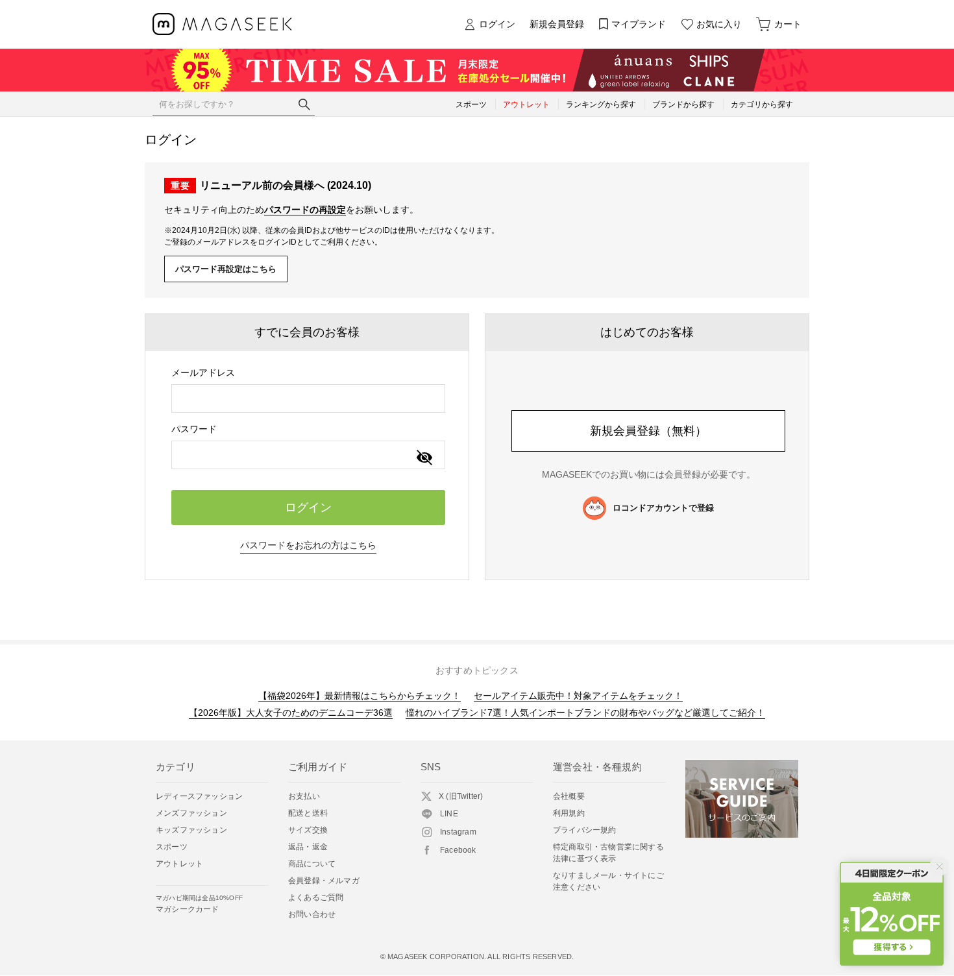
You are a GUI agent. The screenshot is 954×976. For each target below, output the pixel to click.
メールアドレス (203, 372)
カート (787, 24)
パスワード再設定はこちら (225, 269)
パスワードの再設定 (305, 209)
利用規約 (569, 813)
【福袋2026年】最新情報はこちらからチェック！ (359, 695)
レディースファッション (199, 796)
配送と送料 (308, 813)
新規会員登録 (557, 24)
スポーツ (172, 846)
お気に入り (719, 24)
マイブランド (638, 24)
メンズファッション (191, 813)
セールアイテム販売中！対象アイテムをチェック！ (578, 695)
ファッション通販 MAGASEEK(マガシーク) (222, 24)
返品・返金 (308, 846)
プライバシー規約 (585, 830)
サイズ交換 (308, 830)
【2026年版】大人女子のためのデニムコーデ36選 (291, 712)
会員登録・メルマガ (324, 880)
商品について (312, 863)
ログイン (497, 24)
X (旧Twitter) (461, 796)
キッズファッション (191, 830)
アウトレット (179, 863)
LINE (449, 813)
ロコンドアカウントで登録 (663, 508)
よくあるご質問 (315, 897)
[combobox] (308, 398)
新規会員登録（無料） (648, 430)
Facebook (458, 850)
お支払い (304, 796)
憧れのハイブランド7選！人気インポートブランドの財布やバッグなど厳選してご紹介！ (585, 712)
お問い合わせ (312, 914)
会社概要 (569, 796)
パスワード (194, 429)
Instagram (458, 831)
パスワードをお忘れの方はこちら (308, 545)
